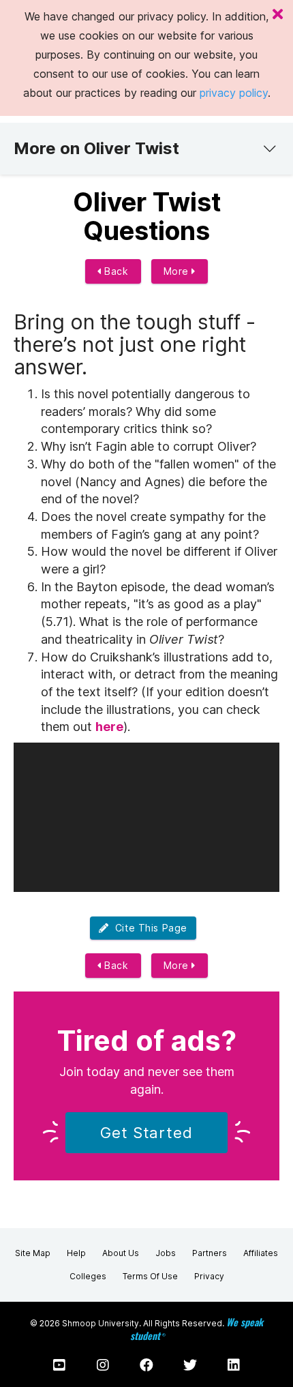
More (178, 271)
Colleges (88, 1276)
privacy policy (234, 93)
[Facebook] (146, 1365)
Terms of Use (150, 1276)
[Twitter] (190, 1365)
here (109, 726)
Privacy (209, 1276)
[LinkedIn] (234, 1365)
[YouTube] (59, 1365)
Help (76, 1253)
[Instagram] (103, 1365)
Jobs (165, 1253)
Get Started (146, 1133)
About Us (120, 1253)
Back (115, 271)
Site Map (32, 1253)
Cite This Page (148, 928)
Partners (209, 1253)
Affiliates (260, 1253)
